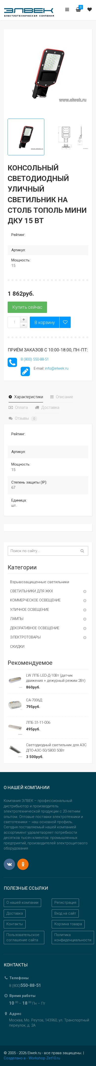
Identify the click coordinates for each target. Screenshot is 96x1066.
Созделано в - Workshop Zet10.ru (32, 1058)
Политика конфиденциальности (72, 937)
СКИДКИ (17, 646)
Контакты (14, 924)
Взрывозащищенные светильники (39, 582)
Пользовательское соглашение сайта (22, 937)
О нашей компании (22, 902)
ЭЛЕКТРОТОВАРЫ (25, 637)
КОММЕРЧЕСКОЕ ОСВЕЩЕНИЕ (35, 600)
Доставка (49, 407)
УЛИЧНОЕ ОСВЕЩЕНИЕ (29, 609)
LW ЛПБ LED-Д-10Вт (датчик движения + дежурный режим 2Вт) (55, 678)
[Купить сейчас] (27, 307)
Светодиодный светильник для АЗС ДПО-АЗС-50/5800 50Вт (56, 747)
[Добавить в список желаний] (65, 322)
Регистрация (65, 902)
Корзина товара (68, 924)
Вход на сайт (65, 913)
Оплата (21, 407)
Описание (64, 397)
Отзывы (24, 418)
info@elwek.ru (56, 368)
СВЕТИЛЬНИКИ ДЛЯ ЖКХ (31, 591)
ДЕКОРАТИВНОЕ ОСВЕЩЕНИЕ (34, 628)
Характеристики (28, 397)
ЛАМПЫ (16, 618)
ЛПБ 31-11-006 (38, 722)
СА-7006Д (34, 700)
